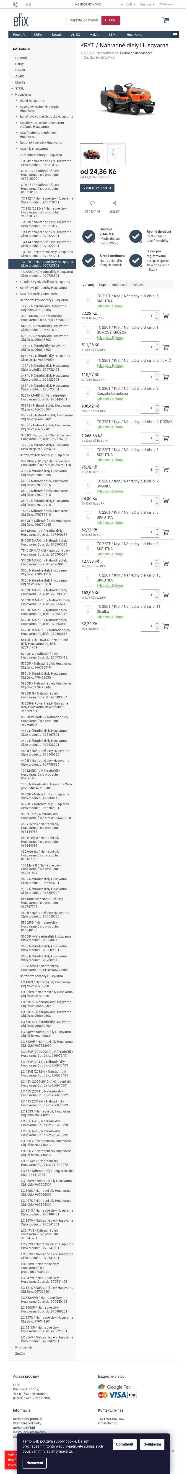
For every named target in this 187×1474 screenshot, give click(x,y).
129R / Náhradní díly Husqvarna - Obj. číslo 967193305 (44, 308)
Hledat (111, 20)
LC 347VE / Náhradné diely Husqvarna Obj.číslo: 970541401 (44, 1280)
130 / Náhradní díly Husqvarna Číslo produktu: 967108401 (46, 786)
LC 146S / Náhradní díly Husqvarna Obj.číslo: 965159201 (46, 984)
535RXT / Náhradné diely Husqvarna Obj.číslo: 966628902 (47, 417)
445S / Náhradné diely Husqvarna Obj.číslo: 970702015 (45, 483)
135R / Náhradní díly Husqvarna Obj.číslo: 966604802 (43, 347)
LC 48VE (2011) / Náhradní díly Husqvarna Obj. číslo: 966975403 (44, 1063)
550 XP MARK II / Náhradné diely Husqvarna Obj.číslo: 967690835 (44, 562)
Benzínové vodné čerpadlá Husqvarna (46, 116)
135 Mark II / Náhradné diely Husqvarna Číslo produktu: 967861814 (41, 869)
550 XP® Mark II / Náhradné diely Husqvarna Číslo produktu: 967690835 (44, 721)
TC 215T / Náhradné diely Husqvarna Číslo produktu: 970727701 (47, 254)
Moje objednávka (88, 4)
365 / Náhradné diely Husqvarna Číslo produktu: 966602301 (44, 948)
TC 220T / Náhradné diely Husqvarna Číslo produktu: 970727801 (47, 263)
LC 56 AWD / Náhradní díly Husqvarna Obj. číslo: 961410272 (44, 1163)
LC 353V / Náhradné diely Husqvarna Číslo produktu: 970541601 (47, 1256)
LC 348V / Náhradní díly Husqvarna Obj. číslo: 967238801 (46, 1034)
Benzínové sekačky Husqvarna (41, 976)
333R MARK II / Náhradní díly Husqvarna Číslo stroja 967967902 (45, 318)
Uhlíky (19, 64)
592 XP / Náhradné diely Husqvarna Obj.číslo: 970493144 (46, 685)
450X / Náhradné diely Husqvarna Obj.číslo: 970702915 (45, 503)
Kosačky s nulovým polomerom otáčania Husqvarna (42, 124)
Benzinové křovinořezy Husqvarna (44, 300)
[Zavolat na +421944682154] (19, 4)
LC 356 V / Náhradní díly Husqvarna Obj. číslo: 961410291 (46, 1153)
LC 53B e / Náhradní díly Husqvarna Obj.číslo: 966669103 (46, 1014)
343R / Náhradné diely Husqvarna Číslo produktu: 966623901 (45, 377)
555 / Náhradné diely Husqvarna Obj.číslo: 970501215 (44, 572)
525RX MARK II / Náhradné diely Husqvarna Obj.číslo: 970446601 (44, 397)
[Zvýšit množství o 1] (157, 313)
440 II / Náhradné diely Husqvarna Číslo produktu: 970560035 (45, 752)
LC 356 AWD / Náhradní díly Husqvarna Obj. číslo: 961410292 (44, 1133)
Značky (20, 1353)
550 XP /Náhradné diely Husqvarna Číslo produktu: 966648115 (46, 938)
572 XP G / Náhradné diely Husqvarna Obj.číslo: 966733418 (44, 655)
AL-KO (19, 76)
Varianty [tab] (89, 285)
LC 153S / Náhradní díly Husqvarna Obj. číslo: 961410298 (46, 1113)
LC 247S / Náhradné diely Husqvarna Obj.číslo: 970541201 (47, 1319)
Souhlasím (152, 1444)
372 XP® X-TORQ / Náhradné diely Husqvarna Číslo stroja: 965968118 (46, 463)
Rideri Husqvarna (32, 101)
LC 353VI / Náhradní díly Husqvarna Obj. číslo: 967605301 (46, 1183)
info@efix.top (107, 1423)
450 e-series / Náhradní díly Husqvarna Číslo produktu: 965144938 (40, 841)
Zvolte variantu (97, 188)
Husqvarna (23, 94)
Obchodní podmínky (27, 1423)
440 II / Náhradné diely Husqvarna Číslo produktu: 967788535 (45, 762)
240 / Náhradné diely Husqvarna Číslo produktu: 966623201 (44, 742)
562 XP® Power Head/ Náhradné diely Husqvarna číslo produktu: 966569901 (44, 707)
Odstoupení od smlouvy (29, 1432)
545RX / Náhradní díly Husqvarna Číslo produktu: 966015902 (44, 328)
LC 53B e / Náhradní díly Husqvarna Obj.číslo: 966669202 (46, 1024)
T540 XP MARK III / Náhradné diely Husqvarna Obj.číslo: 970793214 (45, 552)
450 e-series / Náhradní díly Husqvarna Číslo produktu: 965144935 (40, 828)
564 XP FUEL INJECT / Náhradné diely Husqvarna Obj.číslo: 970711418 (44, 643)
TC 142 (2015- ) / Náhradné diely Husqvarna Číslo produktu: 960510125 (44, 212)
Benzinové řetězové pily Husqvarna (44, 455)
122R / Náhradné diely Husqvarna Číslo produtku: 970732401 (45, 367)
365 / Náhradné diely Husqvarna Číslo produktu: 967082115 (44, 958)
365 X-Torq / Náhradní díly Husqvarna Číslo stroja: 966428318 (46, 816)
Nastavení (34, 1463)
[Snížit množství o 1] (157, 318)
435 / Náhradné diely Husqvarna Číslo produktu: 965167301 (44, 732)
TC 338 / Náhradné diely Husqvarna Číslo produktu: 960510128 (46, 224)
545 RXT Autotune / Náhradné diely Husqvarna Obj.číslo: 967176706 (46, 437)
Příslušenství (24, 1347)
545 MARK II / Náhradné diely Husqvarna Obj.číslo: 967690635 (44, 532)
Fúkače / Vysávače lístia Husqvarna (45, 282)
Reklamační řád (24, 1428)
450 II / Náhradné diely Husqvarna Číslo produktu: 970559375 (45, 914)
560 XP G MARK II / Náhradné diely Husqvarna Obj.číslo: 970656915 (45, 602)
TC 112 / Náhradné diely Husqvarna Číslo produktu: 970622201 (46, 234)
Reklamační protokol (27, 1419)
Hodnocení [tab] (119, 285)
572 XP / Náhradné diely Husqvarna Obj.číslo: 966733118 (46, 665)
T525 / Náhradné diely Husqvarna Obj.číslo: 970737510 (45, 513)
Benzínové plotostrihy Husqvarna (43, 288)
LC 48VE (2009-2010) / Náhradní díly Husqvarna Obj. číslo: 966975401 (47, 1053)
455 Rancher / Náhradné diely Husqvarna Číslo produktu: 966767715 (42, 902)
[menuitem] (18, 34)
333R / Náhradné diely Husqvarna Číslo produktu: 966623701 (45, 387)
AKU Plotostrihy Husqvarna (39, 294)
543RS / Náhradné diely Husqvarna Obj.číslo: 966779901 (46, 427)
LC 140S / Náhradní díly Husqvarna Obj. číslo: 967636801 (46, 1192)
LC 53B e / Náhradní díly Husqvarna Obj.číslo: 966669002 (46, 1004)
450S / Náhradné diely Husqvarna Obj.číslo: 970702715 (45, 493)
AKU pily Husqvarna (34, 149)
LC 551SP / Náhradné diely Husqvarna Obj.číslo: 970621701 (44, 1329)
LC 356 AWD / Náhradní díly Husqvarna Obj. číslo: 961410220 (44, 1123)
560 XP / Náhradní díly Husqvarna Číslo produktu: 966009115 (45, 796)
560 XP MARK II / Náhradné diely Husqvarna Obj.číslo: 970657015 (44, 612)
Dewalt (20, 70)
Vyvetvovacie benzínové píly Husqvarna (39, 109)
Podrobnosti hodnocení (136, 53)
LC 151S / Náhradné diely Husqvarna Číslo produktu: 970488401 (47, 1212)
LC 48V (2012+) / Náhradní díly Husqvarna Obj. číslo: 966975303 (44, 1103)
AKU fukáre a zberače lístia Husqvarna (38, 134)
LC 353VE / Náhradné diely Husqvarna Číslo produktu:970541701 (40, 1268)
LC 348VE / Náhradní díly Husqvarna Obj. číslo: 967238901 (47, 1043)
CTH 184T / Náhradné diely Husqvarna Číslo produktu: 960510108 (40, 188)
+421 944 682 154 (111, 1419)
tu (70, 1451)
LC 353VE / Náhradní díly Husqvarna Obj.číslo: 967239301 (47, 994)
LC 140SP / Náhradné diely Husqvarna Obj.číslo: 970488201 (44, 1309)
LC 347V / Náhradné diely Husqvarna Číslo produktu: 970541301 (47, 1222)
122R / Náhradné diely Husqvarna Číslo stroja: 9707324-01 (45, 447)
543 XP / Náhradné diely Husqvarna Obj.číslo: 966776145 (46, 522)
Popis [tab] (103, 285)
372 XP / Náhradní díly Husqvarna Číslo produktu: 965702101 (45, 806)
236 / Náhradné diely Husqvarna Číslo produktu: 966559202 (44, 891)
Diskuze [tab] (137, 285)
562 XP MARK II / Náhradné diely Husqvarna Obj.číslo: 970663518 (44, 622)
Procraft (21, 58)
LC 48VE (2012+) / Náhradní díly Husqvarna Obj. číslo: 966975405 (44, 1073)
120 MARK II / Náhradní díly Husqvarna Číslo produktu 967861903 (40, 774)
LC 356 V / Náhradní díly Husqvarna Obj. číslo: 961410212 (46, 1143)
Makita (20, 82)
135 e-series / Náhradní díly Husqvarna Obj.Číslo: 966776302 (44, 968)
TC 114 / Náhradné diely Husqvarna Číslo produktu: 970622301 (46, 244)
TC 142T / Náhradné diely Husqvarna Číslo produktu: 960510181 (47, 200)
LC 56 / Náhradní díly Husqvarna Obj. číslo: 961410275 (47, 1173)
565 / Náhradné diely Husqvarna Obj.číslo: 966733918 (44, 582)
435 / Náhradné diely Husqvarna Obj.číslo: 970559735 (44, 473)
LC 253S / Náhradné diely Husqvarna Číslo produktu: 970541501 (47, 1246)
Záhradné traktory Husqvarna (41, 155)
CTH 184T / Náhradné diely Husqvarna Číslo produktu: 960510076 (40, 174)
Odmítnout (124, 1444)
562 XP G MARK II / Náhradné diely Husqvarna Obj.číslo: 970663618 (45, 632)
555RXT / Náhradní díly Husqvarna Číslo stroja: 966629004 (45, 357)
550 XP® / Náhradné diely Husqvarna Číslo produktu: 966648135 (40, 926)
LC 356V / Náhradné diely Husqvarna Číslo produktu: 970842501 (47, 1339)
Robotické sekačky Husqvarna (41, 142)
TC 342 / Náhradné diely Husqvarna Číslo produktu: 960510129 (46, 163)
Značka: (99, 57)
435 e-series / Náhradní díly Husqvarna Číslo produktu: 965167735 (40, 855)
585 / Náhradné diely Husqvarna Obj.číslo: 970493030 (44, 675)
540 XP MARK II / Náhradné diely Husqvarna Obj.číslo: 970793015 (44, 542)
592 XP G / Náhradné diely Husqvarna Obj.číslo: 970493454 (44, 695)
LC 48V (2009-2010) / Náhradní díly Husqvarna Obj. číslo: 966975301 (46, 1083)
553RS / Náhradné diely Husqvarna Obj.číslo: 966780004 (46, 407)
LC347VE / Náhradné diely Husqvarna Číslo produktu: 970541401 (40, 1234)
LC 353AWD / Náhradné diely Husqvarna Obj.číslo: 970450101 (44, 1299)
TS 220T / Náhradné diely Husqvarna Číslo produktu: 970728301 (47, 273)
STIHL (19, 88)
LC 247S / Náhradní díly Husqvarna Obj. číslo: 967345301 (46, 1202)
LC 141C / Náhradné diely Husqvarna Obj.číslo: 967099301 (47, 1289)
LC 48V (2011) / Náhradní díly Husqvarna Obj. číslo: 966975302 (44, 1093)
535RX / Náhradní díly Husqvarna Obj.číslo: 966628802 (44, 338)
